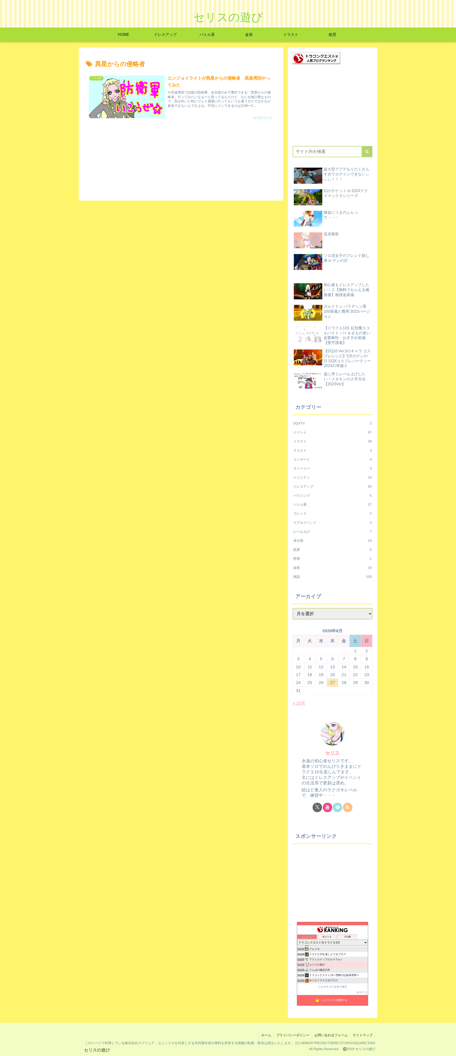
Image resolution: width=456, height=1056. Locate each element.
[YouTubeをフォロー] (327, 807)
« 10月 (299, 703)
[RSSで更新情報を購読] (347, 807)
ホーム (266, 1035)
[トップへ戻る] (449, 1049)
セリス (332, 752)
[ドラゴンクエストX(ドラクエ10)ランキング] (316, 58)
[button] (367, 151)
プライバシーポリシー (292, 1035)
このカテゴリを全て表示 (332, 986)
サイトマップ (363, 1035)
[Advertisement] (181, 160)
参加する (362, 992)
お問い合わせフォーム (331, 1035)
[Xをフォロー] (317, 807)
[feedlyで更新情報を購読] (337, 807)
